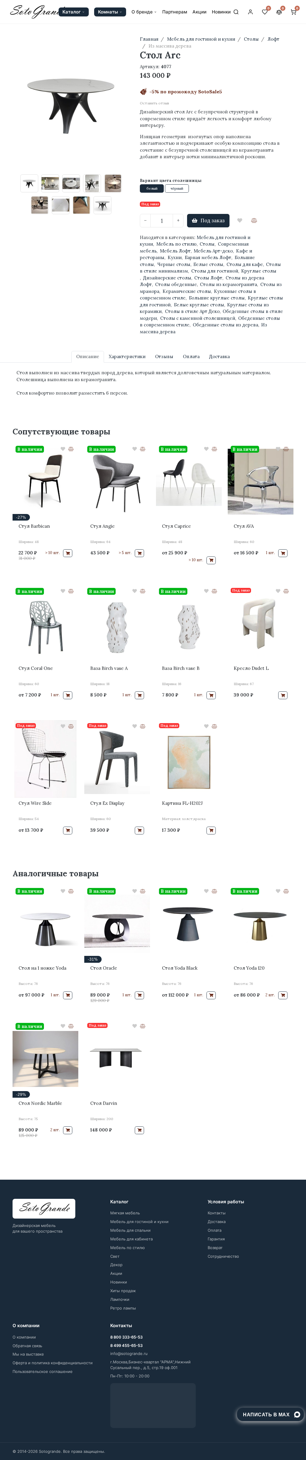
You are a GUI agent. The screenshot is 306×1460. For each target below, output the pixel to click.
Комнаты (108, 12)
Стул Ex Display (107, 803)
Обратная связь (27, 1345)
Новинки (221, 12)
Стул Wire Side (35, 803)
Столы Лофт (208, 278)
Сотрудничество (223, 1256)
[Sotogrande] (44, 1209)
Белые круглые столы (199, 305)
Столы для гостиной (214, 271)
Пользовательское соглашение (43, 1371)
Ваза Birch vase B (181, 668)
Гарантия (216, 1239)
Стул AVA (244, 526)
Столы (207, 244)
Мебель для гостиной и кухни (139, 1221)
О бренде (142, 12)
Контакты (217, 1212)
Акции (199, 12)
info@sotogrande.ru (129, 1353)
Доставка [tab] (219, 356)
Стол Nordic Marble (40, 1103)
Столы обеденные (176, 284)
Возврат (215, 1247)
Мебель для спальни (130, 1230)
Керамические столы (187, 291)
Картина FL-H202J (182, 803)
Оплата (214, 1230)
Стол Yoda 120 (249, 968)
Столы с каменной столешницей (197, 318)
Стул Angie (102, 526)
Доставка (217, 1221)
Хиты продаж (123, 1290)
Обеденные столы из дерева (225, 325)
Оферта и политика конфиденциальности (53, 1362)
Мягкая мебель (125, 1212)
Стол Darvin (103, 1103)
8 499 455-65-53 (126, 1345)
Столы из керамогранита (228, 284)
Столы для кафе (245, 264)
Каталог (71, 12)
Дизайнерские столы (167, 278)
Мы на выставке (28, 1354)
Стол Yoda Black (180, 968)
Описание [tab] (87, 356)
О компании (24, 1337)
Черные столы (173, 264)
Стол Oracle (103, 968)
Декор (116, 1264)
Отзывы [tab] (164, 356)
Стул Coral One (36, 668)
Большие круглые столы (217, 298)
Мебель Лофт (175, 251)
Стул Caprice (176, 526)
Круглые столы (258, 271)
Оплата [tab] (191, 356)
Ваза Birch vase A (109, 668)
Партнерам (174, 12)
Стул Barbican (34, 526)
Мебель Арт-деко (213, 251)
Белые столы (208, 264)
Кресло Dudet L (251, 668)
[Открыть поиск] (236, 12)
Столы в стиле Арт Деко (192, 311)
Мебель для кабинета (131, 1239)
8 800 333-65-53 (126, 1337)
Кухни (175, 257)
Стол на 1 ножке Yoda (42, 968)
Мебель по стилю (176, 244)
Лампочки (119, 1299)
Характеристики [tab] (127, 356)
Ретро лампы (123, 1308)
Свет (115, 1256)
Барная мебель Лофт (208, 257)
